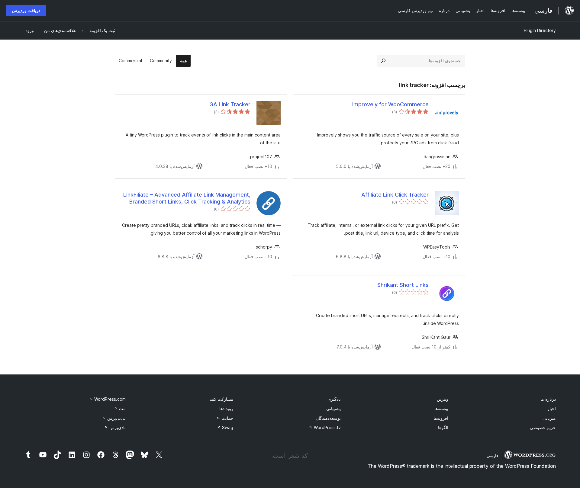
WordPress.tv (325, 427)
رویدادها (226, 408)
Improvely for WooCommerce (390, 104)
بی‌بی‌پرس (114, 418)
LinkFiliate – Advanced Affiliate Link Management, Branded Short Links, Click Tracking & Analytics (186, 198)
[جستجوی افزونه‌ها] (383, 61)
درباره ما (548, 399)
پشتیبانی (333, 408)
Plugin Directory (540, 30)
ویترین (442, 399)
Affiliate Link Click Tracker (395, 194)
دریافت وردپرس (26, 10)
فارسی (492, 455)
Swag (225, 427)
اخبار (551, 408)
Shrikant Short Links (403, 285)
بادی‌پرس (115, 427)
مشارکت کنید (221, 399)
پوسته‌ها (441, 408)
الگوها (443, 427)
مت (120, 408)
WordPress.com (107, 399)
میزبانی (549, 418)
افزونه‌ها (440, 418)
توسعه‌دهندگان (328, 418)
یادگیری (334, 399)
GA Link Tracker (229, 104)
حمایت (224, 418)
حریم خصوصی (543, 427)
